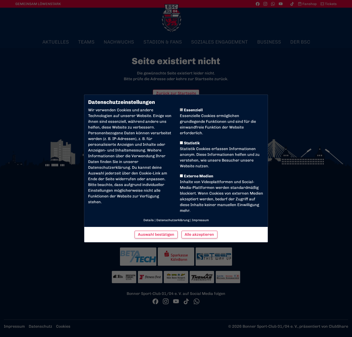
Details (148, 220)
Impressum (200, 220)
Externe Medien (198, 176)
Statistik (192, 143)
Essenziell (193, 110)
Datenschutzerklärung (109, 167)
